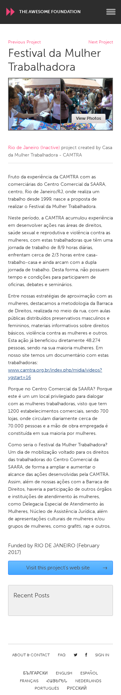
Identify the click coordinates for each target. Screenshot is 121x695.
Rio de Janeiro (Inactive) (34, 147)
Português (47, 688)
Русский (77, 688)
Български (35, 673)
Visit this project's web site (67, 567)
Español (89, 673)
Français (29, 681)
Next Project (100, 42)
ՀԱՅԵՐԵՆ (56, 681)
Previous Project (24, 42)
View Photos (88, 118)
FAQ (62, 655)
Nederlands (88, 681)
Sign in (102, 655)
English (64, 673)
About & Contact (31, 655)
